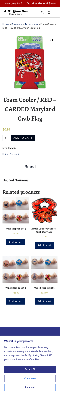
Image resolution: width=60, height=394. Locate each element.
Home (5, 24)
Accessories (31, 24)
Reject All (30, 387)
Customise (30, 378)
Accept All (30, 369)
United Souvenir (11, 154)
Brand (30, 166)
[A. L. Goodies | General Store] (15, 11)
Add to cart (23, 137)
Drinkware (17, 24)
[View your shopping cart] (49, 12)
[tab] (30, 167)
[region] (30, 365)
